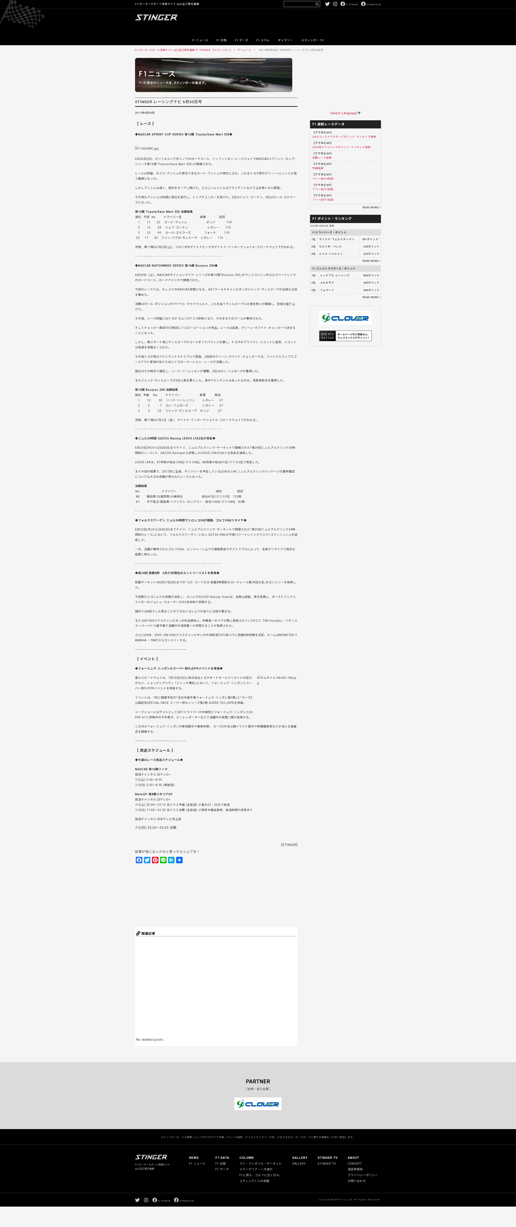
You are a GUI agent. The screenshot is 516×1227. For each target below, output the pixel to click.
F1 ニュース (200, 40)
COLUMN (246, 1158)
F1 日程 (221, 40)
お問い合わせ (357, 1181)
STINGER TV (328, 1158)
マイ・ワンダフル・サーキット (260, 1163)
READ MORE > (372, 207)
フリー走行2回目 (323, 189)
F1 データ (241, 40)
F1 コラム (263, 40)
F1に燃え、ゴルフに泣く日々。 (260, 1175)
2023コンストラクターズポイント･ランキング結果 (344, 136)
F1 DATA (222, 1158)
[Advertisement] (307, 21)
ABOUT (353, 1158)
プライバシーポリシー (363, 1175)
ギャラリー (285, 40)
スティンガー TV (312, 40)
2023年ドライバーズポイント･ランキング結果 (341, 147)
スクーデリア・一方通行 (256, 1169)
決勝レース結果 (322, 157)
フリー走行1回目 (323, 199)
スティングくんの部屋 (254, 1181)
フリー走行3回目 (323, 178)
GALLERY (300, 1158)
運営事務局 (355, 1169)
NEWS (194, 1158)
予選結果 (318, 168)
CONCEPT (355, 1163)
